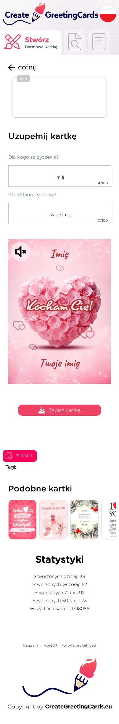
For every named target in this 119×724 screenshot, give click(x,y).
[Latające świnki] (54, 520)
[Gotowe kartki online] (99, 42)
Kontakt (51, 645)
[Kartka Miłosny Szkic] (85, 520)
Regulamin (31, 645)
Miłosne (23, 455)
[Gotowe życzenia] (75, 42)
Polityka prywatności (78, 645)
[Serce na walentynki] (23, 520)
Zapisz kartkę (64, 410)
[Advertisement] (59, 98)
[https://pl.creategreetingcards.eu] (50, 14)
